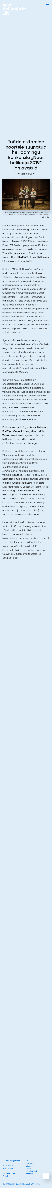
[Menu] (47, 4)
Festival (29, 1168)
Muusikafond (31, 1171)
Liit (27, 1161)
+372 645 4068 (9, 1174)
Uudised (29, 1163)
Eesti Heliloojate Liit (11, 1161)
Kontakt (29, 1174)
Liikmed (29, 1166)
